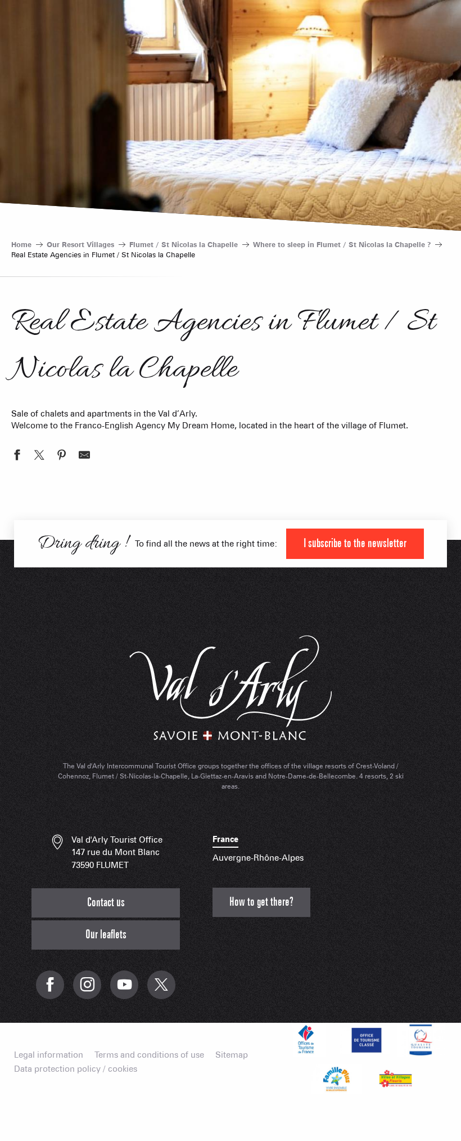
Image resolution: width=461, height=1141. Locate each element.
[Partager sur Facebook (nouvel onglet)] (16, 456)
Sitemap (231, 1055)
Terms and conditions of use (149, 1055)
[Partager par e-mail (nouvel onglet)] (84, 456)
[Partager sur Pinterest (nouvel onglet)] (61, 456)
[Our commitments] (365, 1040)
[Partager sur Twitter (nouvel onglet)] (39, 456)
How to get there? (261, 902)
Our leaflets (105, 935)
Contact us (106, 903)
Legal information (48, 1055)
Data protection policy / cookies (75, 1069)
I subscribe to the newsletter (355, 543)
